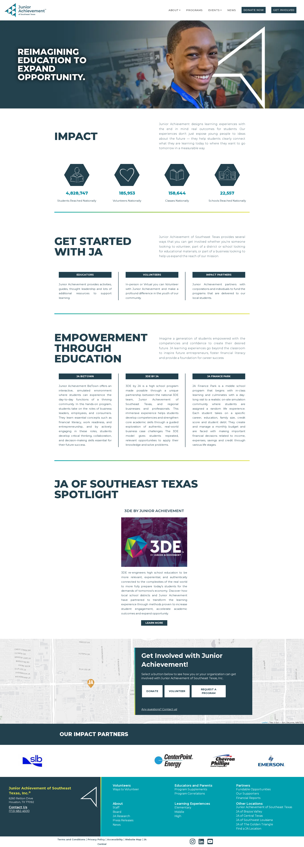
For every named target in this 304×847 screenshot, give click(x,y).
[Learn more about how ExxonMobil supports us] (225, 761)
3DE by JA (152, 376)
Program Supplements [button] (191, 789)
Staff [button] (116, 807)
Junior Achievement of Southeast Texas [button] (264, 807)
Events (214, 10)
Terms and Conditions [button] (71, 839)
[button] (179, 10)
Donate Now (253, 10)
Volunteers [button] (122, 785)
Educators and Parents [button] (193, 785)
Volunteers (152, 274)
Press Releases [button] (123, 820)
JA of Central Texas (249, 815)
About (174, 10)
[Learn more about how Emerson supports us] (127, 761)
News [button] (117, 824)
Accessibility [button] (115, 839)
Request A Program (208, 691)
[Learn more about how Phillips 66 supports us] (274, 761)
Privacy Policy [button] (96, 839)
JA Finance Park (218, 376)
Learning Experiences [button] (192, 803)
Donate (152, 691)
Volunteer (177, 691)
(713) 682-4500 (19, 811)
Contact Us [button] (18, 807)
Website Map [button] (133, 839)
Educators (85, 274)
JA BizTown (85, 376)
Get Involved (283, 10)
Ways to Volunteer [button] (126, 789)
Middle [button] (179, 812)
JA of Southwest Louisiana (254, 820)
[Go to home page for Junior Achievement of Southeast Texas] (26, 10)
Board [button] (117, 812)
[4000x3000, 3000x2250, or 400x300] (154, 543)
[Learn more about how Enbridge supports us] (176, 761)
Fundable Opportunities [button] (253, 789)
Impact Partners (219, 274)
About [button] (118, 803)
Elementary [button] (183, 807)
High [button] (178, 816)
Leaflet (265, 722)
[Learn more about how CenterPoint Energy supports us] (30, 761)
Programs (194, 10)
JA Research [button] (121, 816)
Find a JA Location (248, 828)
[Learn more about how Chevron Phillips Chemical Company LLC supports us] (78, 761)
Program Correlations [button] (190, 793)
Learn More (154, 622)
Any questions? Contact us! (159, 709)
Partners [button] (243, 785)
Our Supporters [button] (247, 793)
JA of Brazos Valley (249, 811)
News (231, 10)
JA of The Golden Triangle (254, 824)
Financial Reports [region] (248, 798)
